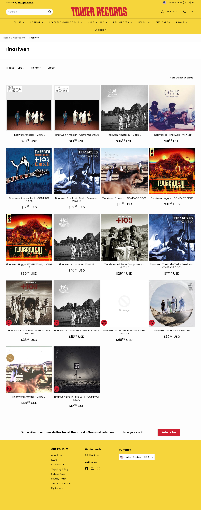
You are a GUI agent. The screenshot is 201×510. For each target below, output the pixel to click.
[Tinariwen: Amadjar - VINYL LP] (29, 108)
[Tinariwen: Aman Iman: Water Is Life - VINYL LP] (29, 303)
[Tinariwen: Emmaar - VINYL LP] (29, 369)
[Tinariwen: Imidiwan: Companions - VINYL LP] (124, 237)
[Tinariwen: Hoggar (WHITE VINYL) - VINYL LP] (29, 237)
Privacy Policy (59, 478)
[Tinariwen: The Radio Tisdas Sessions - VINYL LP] (77, 171)
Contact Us (57, 464)
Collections (19, 37)
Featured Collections (64, 22)
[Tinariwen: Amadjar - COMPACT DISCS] (77, 108)
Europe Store (25, 2)
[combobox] (29, 12)
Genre (18, 22)
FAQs (54, 459)
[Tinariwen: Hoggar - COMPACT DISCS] (172, 171)
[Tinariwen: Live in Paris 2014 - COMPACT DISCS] (77, 369)
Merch (142, 22)
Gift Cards (163, 22)
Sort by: (181, 77)
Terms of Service (60, 483)
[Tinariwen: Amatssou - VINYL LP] (124, 108)
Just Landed (96, 22)
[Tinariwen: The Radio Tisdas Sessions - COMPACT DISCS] (172, 237)
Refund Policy (59, 473)
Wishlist (100, 30)
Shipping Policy (59, 469)
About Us (56, 455)
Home (7, 37)
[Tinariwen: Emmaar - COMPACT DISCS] (124, 171)
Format (35, 22)
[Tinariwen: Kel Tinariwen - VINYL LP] (172, 108)
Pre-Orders (121, 22)
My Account (58, 488)
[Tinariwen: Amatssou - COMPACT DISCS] (77, 303)
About (180, 22)
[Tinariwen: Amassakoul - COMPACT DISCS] (29, 171)
